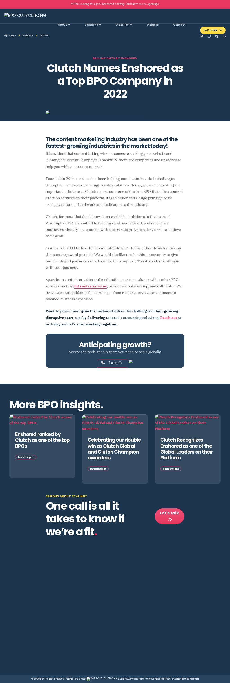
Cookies (80, 679)
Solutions (91, 25)
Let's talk (211, 30)
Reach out (168, 318)
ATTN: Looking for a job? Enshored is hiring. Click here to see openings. (115, 4)
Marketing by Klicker (185, 679)
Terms (69, 679)
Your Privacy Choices (130, 679)
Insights (153, 25)
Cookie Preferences (158, 679)
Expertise (122, 25)
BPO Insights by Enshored (115, 58)
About (62, 25)
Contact (179, 25)
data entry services (90, 286)
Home (12, 36)
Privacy (59, 679)
